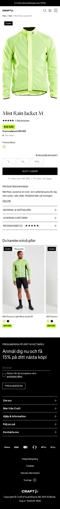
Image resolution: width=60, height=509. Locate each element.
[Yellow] (4, 321)
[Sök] (44, 10)
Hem (4, 16)
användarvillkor (14, 376)
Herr (11, 16)
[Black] (8, 321)
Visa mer (6, 201)
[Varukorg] (49, 10)
